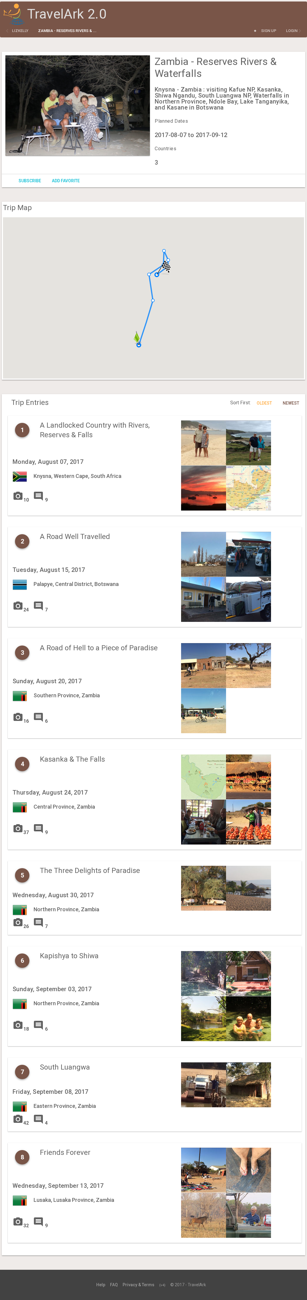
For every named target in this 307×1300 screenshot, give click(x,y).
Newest (291, 403)
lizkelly (20, 30)
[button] (149, 274)
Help (100, 1284)
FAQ (114, 1284)
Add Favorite (66, 180)
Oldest (264, 403)
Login (291, 30)
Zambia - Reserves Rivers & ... (67, 30)
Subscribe (30, 180)
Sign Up (268, 30)
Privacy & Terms (138, 1284)
